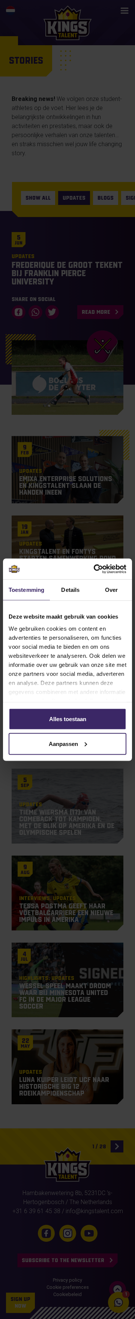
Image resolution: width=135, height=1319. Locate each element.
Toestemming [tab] (26, 590)
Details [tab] (70, 590)
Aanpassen (63, 743)
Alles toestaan (67, 719)
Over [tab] (111, 590)
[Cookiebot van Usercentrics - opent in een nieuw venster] (95, 569)
